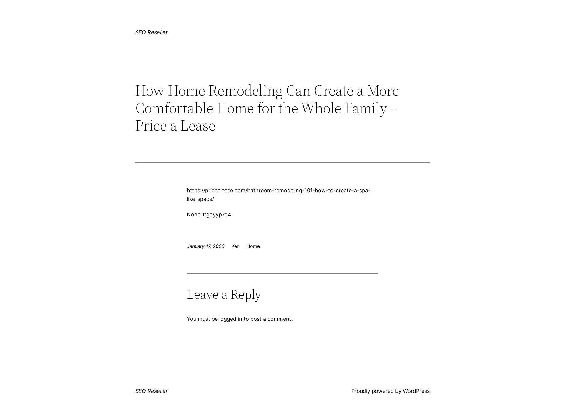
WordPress (416, 391)
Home (253, 246)
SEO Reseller (151, 32)
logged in (230, 319)
